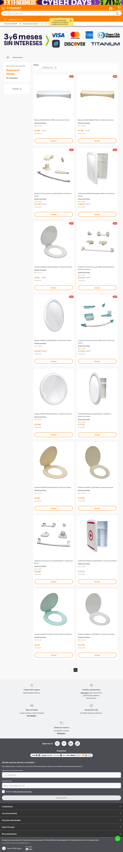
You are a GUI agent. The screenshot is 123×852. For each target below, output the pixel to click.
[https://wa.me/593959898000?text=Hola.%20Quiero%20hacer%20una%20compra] (118, 839)
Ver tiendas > (32, 716)
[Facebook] (64, 744)
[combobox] (61, 13)
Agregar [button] (54, 141)
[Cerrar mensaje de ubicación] (70, 21)
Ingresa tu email (7, 781)
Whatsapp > (61, 733)
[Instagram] (57, 744)
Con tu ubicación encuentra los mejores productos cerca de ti (60, 22)
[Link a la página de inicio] (9, 57)
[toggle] (3, 8)
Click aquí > (85, 693)
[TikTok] (77, 743)
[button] (110, 8)
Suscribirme (61, 798)
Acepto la (19, 792)
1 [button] (75, 670)
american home (17, 57)
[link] (53, 109)
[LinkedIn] (70, 743)
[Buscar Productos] (117, 13)
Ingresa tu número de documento (12, 770)
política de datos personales (22, 792)
